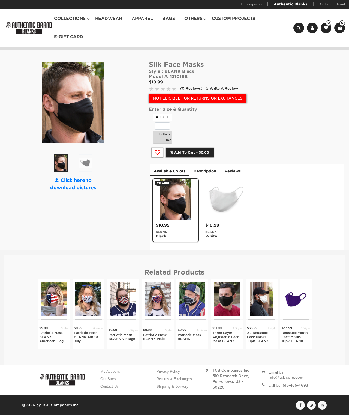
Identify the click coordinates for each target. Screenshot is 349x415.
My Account (109, 371)
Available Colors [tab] (169, 171)
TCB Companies (249, 4)
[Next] (103, 105)
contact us (109, 386)
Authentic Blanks (290, 4)
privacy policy (168, 371)
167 (168, 140)
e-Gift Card (68, 37)
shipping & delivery (172, 386)
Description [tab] (205, 171)
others (193, 19)
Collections (70, 19)
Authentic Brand (332, 4)
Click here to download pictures (73, 184)
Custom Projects (233, 19)
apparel (142, 19)
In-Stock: (165, 134)
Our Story (108, 379)
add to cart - (191, 152)
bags (168, 19)
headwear (108, 19)
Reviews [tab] (233, 171)
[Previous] (43, 105)
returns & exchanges (174, 379)
